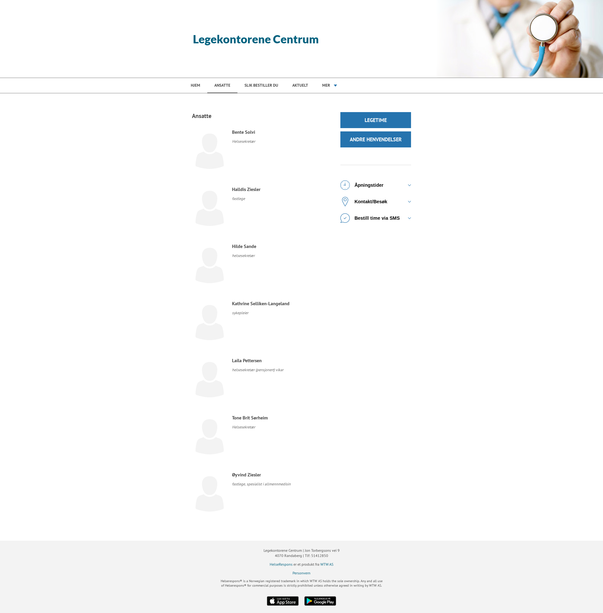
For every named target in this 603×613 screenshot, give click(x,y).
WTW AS (327, 564)
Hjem (195, 85)
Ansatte (222, 85)
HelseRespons (281, 564)
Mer (326, 85)
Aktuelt (300, 85)
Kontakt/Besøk (370, 201)
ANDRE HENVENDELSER (376, 139)
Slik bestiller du (261, 85)
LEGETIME (376, 120)
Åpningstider (368, 185)
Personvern (301, 573)
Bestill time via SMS (377, 218)
